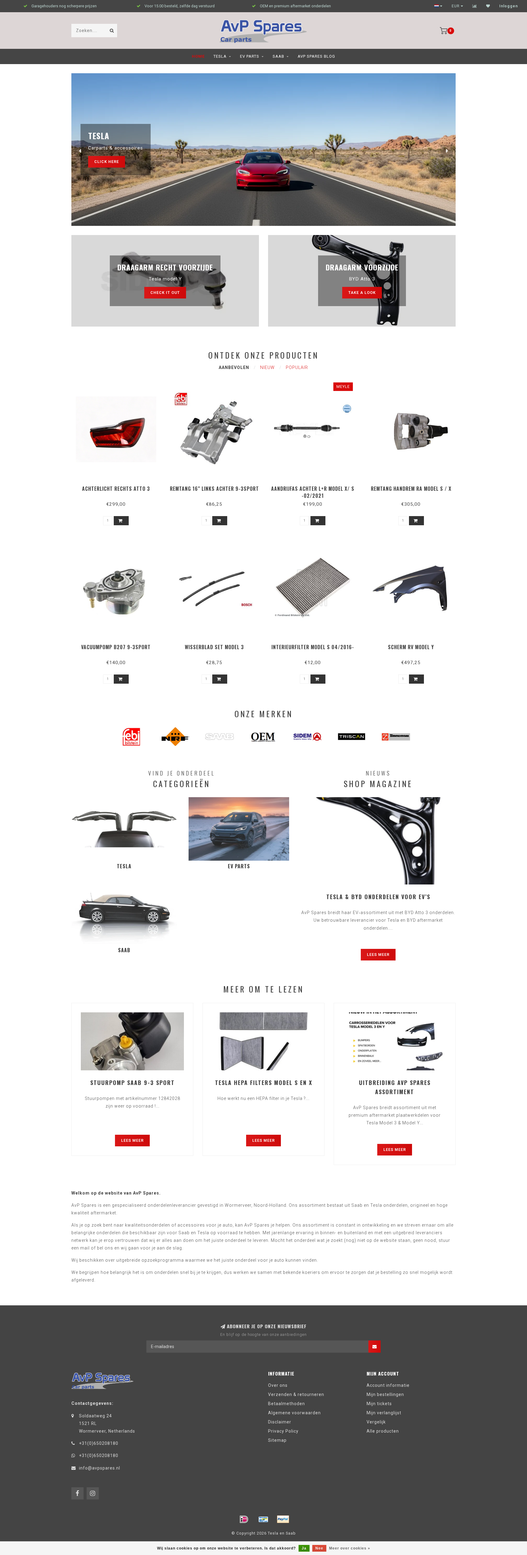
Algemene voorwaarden (294, 1412)
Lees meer (378, 954)
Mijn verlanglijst (384, 1412)
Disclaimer (279, 1421)
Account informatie (388, 1385)
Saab (278, 56)
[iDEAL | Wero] (244, 1519)
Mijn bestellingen (385, 1394)
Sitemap (277, 1440)
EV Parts (249, 56)
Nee (319, 1548)
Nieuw (267, 367)
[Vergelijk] (474, 6)
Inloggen (508, 6)
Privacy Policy (283, 1431)
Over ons (278, 1385)
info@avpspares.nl (99, 1468)
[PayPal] (283, 1519)
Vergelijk (376, 1421)
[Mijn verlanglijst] (488, 6)
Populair (297, 367)
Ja (304, 1548)
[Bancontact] (263, 1519)
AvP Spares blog (316, 56)
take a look (362, 292)
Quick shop (118, 486)
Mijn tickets (379, 1403)
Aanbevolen (234, 367)
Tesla (220, 56)
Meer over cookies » (349, 1548)
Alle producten (383, 1431)
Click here (106, 161)
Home (198, 56)
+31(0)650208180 (98, 1443)
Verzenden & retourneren (296, 1394)
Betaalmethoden (286, 1403)
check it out (165, 292)
